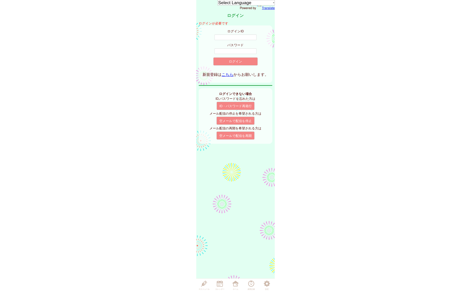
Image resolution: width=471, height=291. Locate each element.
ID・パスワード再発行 (235, 106)
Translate (268, 8)
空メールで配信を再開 (235, 135)
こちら (227, 74)
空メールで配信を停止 (235, 120)
